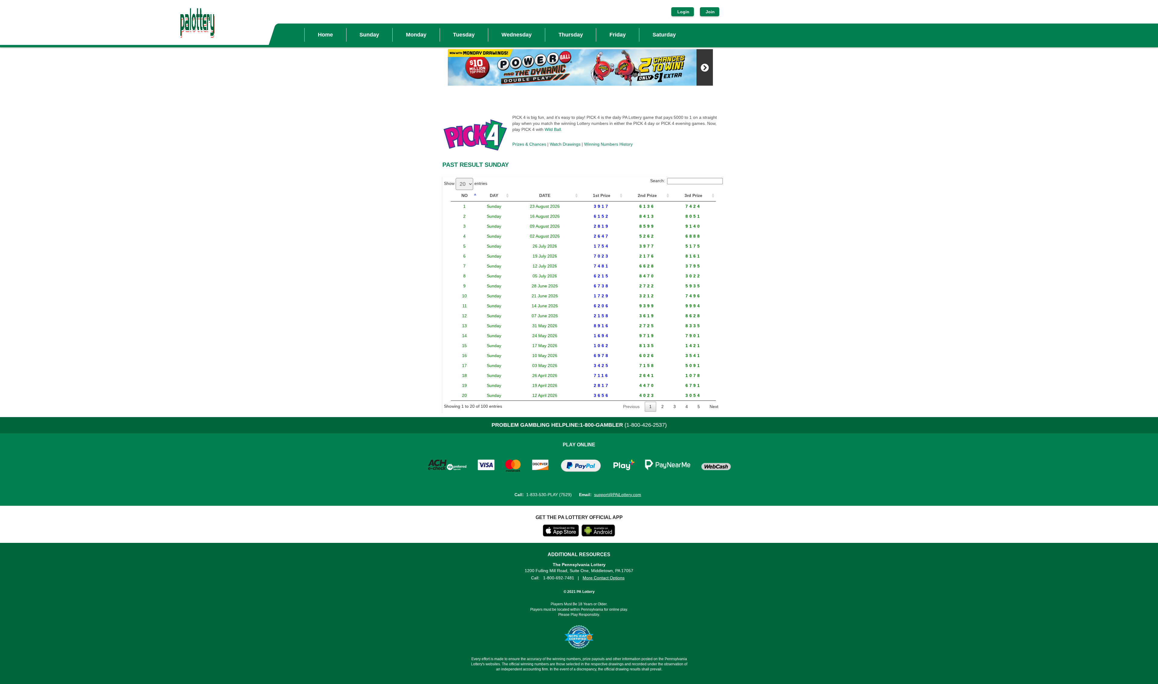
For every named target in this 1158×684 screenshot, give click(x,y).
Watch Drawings (565, 144)
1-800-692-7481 (558, 577)
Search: (657, 180)
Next (714, 406)
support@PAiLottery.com (617, 494)
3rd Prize (693, 195)
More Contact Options (604, 577)
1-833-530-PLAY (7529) (549, 494)
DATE (544, 195)
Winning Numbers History (608, 144)
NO (464, 195)
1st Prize (601, 195)
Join (709, 11)
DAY (494, 195)
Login (683, 11)
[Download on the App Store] (561, 535)
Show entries (465, 183)
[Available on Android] (598, 535)
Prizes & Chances (529, 144)
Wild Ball (553, 129)
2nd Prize (647, 195)
